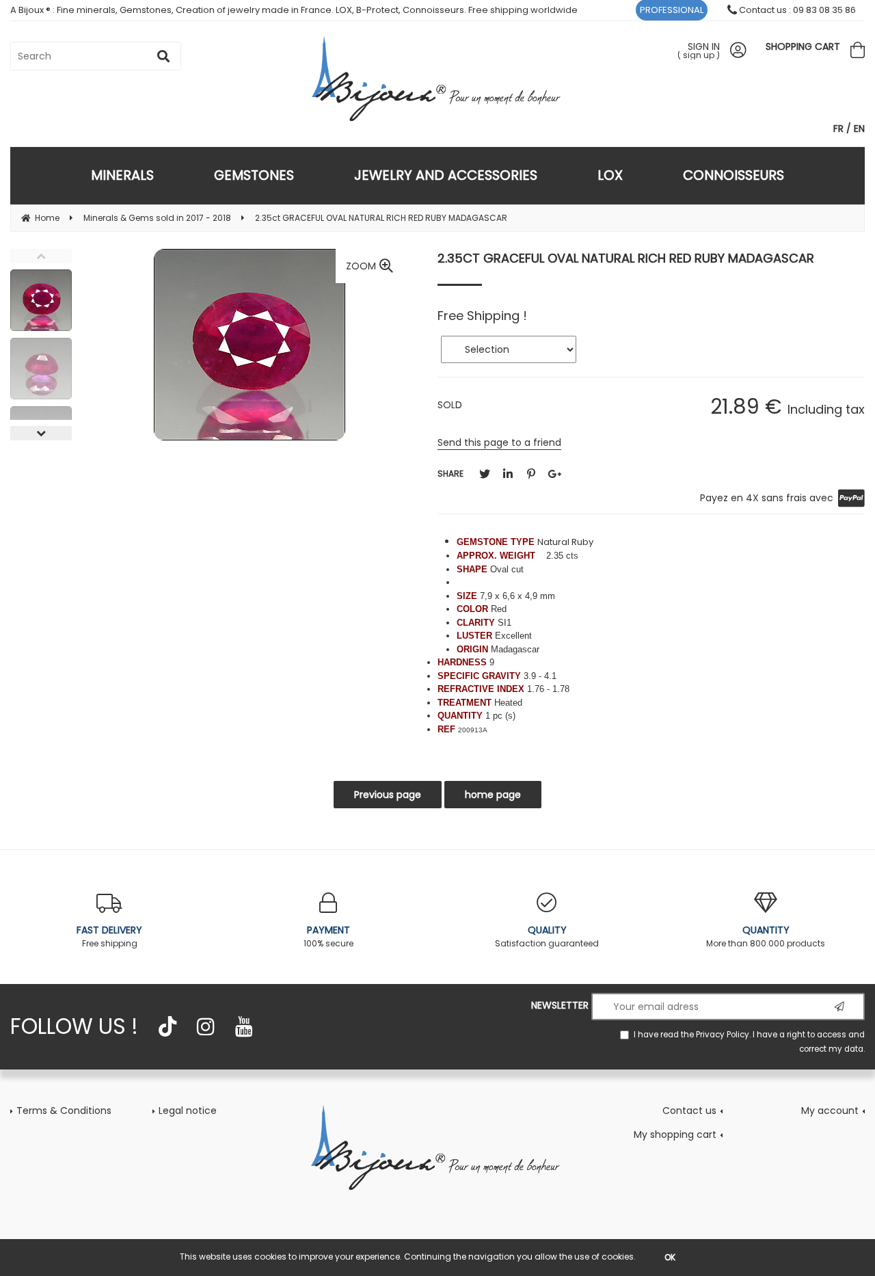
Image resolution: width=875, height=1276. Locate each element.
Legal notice (188, 1110)
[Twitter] (484, 474)
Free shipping (109, 936)
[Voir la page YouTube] (244, 1026)
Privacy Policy (722, 1034)
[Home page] (438, 78)
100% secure (328, 936)
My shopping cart (675, 1134)
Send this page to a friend (499, 442)
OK (669, 1257)
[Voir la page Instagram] (206, 1026)
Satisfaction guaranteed (547, 936)
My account (830, 1110)
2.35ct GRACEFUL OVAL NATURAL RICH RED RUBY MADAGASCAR (626, 258)
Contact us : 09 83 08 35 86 (796, 9)
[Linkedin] (508, 474)
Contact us (689, 1110)
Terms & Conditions (63, 1110)
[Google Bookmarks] (554, 474)
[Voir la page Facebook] (167, 1026)
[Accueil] (437, 1147)
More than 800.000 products (765, 936)
